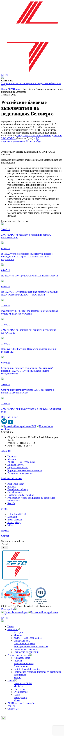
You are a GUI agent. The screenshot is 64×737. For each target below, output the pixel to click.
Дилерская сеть (15, 464)
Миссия (11, 459)
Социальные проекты (25, 649)
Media (4, 508)
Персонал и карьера (17, 467)
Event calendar (14, 519)
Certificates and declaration (20, 495)
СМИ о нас (19, 689)
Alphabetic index (15, 483)
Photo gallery (14, 522)
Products (11, 486)
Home (10, 626)
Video (10, 525)
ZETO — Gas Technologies (21, 462)
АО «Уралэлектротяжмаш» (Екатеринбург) (21, 139)
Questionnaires (14, 492)
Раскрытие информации (20, 473)
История (11, 456)
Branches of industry (17, 489)
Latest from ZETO (16, 514)
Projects (5, 530)
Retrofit (11, 503)
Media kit (12, 516)
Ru (6, 74)
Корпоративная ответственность (24, 470)
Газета (17, 694)
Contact (5, 535)
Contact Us (12, 708)
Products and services (11, 478)
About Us (6, 451)
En (2, 74)
